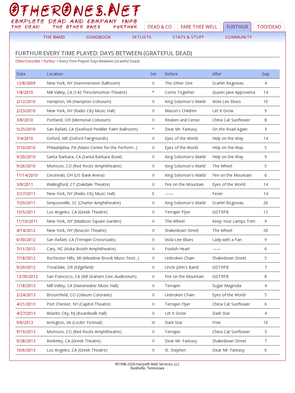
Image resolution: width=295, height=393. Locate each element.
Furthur (237, 27)
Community (238, 37)
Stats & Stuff (188, 37)
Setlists (141, 37)
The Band (54, 37)
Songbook (98, 37)
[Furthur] (76, 17)
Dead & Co (160, 27)
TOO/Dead (269, 27)
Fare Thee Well (199, 27)
